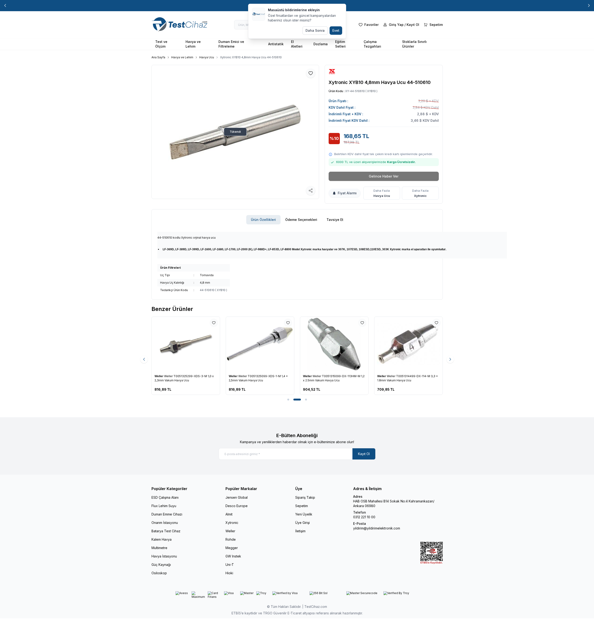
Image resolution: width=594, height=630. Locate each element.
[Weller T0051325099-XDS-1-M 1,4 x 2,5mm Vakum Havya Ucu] (260, 344)
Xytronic (420, 196)
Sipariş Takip (305, 497)
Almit (228, 514)
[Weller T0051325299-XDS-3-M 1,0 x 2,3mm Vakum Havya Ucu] (186, 344)
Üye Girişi (302, 523)
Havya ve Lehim (193, 44)
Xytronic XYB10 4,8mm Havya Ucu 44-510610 (251, 57)
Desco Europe (236, 506)
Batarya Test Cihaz (165, 531)
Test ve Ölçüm (161, 44)
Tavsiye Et (335, 220)
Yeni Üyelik (303, 514)
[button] (5, 5)
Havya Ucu (206, 57)
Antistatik (276, 44)
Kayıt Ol (364, 454)
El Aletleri (296, 44)
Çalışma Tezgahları (372, 44)
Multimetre (159, 548)
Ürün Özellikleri (263, 220)
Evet (335, 30)
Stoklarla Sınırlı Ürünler (414, 44)
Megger (231, 548)
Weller (159, 376)
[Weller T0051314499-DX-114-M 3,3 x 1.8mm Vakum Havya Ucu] (408, 344)
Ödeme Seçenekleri (301, 220)
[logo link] (179, 25)
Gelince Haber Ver (383, 176)
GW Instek (233, 556)
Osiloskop (159, 573)
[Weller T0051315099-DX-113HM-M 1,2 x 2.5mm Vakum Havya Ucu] (334, 344)
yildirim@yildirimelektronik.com (376, 528)
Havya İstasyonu (164, 556)
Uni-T (229, 565)
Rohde (230, 539)
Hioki (229, 573)
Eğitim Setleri (340, 44)
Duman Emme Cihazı (166, 514)
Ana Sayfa (158, 57)
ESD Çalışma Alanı (165, 497)
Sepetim (301, 506)
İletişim (300, 531)
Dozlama (320, 44)
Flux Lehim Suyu (163, 506)
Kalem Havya (161, 539)
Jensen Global (236, 497)
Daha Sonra (315, 30)
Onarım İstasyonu (164, 523)
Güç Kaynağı (161, 565)
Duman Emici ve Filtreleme (231, 44)
